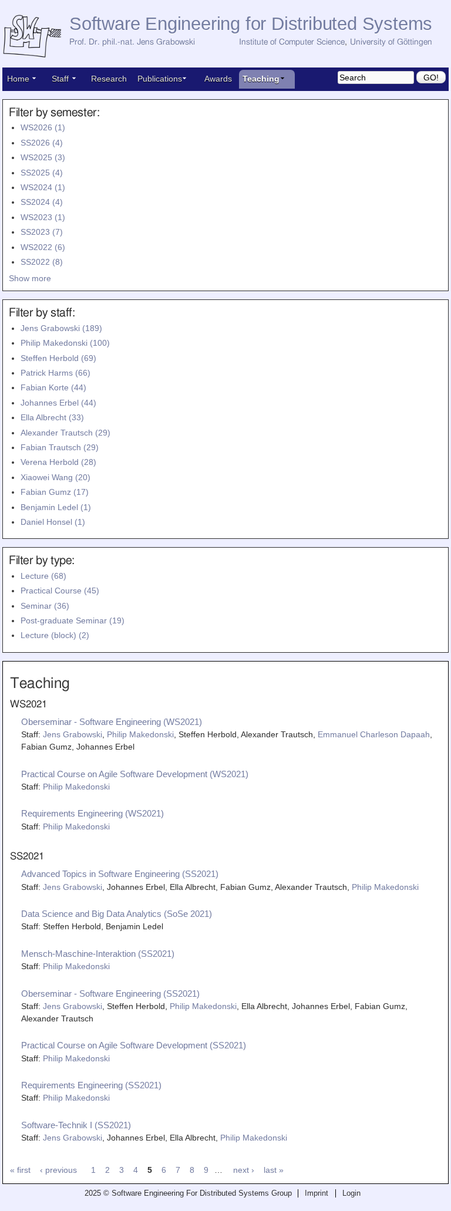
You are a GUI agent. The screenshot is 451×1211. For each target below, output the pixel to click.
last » (274, 1170)
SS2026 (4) (42, 142)
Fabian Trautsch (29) (60, 447)
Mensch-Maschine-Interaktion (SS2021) (97, 954)
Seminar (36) (45, 605)
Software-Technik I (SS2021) (76, 1125)
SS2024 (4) (42, 202)
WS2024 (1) (43, 187)
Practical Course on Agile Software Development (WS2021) (134, 774)
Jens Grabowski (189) (61, 328)
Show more (30, 278)
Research (109, 78)
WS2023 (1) (43, 217)
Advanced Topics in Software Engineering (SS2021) (119, 874)
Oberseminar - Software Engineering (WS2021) (111, 722)
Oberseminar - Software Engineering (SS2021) (110, 994)
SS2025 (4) (42, 172)
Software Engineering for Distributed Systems (250, 24)
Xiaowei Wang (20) (55, 477)
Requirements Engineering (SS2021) (91, 1085)
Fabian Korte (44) (53, 387)
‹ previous (58, 1170)
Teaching (261, 78)
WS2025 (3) (43, 157)
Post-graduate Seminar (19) (72, 620)
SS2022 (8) (42, 262)
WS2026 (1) (43, 127)
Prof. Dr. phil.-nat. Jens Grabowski (132, 42)
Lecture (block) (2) (55, 635)
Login (351, 1193)
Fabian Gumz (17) (55, 492)
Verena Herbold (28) (58, 462)
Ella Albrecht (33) (52, 417)
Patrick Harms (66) (55, 372)
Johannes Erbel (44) (58, 402)
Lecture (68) (43, 576)
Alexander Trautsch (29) (65, 432)
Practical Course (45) (60, 590)
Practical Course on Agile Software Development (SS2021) (133, 1045)
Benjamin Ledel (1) (56, 507)
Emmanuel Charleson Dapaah (374, 734)
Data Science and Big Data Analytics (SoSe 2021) (116, 914)
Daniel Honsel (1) (53, 522)
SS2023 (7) (42, 232)
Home (18, 78)
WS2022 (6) (43, 247)
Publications (159, 78)
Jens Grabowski (72, 734)
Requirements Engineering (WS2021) (92, 813)
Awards (218, 78)
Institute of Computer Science (292, 42)
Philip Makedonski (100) (65, 343)
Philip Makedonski (140, 734)
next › (243, 1170)
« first (20, 1170)
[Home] (35, 37)
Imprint (316, 1193)
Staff (60, 78)
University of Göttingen (391, 42)
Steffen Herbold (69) (58, 358)
